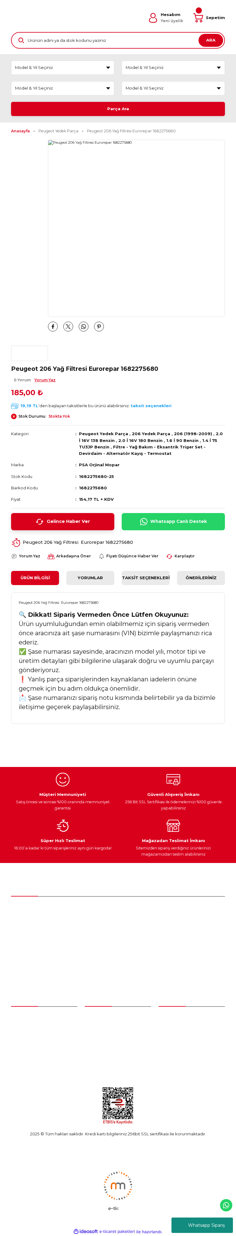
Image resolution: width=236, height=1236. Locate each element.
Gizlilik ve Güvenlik (177, 1039)
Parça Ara (118, 108)
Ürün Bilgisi (35, 577)
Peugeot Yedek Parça (103, 433)
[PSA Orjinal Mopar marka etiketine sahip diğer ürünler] (29, 353)
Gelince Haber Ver (68, 521)
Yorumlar (90, 577)
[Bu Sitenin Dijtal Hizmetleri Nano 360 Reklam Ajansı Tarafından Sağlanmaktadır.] (118, 1190)
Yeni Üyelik (22, 1017)
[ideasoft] (85, 1231)
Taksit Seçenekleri (146, 577)
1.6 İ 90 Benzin (182, 440)
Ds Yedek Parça (102, 1050)
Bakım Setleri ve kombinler (112, 1017)
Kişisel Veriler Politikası (181, 1061)
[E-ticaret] (117, 1231)
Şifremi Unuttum (27, 1039)
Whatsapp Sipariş (206, 1225)
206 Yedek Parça (151, 433)
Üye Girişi (20, 1028)
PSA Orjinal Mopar (99, 464)
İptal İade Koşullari (177, 1050)
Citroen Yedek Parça (106, 1039)
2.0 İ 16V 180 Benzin (140, 440)
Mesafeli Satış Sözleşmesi (184, 1028)
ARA (210, 40)
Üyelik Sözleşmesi (177, 1017)
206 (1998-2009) (193, 433)
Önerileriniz (201, 577)
